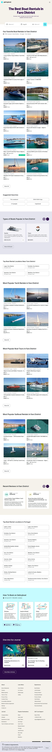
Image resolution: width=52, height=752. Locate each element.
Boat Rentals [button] (37, 688)
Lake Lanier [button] (20, 717)
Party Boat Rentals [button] (38, 705)
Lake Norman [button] (21, 730)
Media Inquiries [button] (5, 692)
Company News (5, 715)
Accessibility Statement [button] (6, 701)
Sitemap (3, 705)
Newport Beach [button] (21, 726)
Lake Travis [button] (20, 723)
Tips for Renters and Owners (8, 723)
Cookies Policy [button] (5, 699)
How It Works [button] (21, 688)
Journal (3, 711)
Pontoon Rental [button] (37, 697)
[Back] (44, 219)
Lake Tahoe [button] (20, 719)
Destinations (4, 721)
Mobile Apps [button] (20, 692)
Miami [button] (19, 715)
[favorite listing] (24, 53)
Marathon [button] (20, 737)
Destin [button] (19, 734)
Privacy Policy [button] (21, 749)
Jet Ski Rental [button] (37, 690)
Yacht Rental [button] (37, 699)
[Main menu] (50, 2)
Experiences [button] (37, 684)
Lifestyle (3, 717)
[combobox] (12, 24)
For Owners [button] (20, 690)
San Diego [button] (20, 721)
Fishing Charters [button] (37, 692)
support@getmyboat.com (39, 719)
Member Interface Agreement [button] (8, 703)
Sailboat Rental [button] (37, 701)
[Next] (47, 219)
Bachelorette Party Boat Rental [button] (40, 703)
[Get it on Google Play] (16, 624)
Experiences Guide (6, 719)
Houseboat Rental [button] (38, 694)
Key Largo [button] (20, 732)
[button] (16, 34)
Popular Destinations (23, 711)
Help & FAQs (37, 715)
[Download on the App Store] (7, 624)
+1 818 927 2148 (37, 717)
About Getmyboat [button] (5, 688)
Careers (3, 690)
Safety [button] (19, 694)
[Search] (45, 24)
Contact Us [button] (4, 708)
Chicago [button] (19, 728)
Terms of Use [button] (37, 747)
